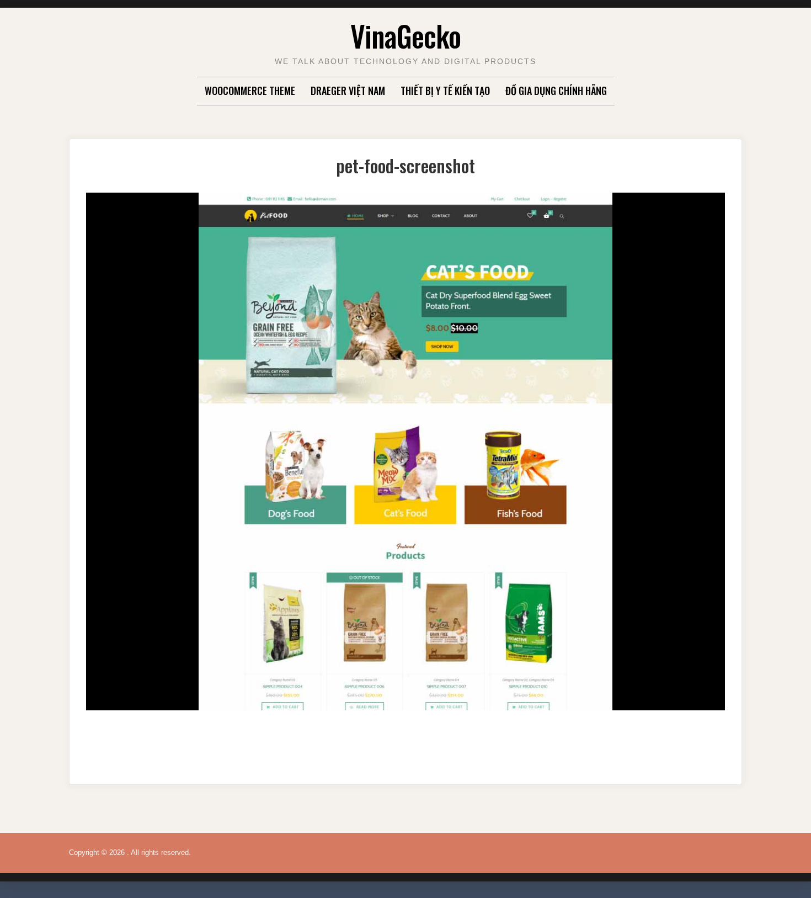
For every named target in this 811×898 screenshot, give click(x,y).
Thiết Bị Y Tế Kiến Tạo (445, 90)
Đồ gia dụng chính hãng (556, 90)
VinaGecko (405, 35)
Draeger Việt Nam (348, 90)
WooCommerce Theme (250, 90)
